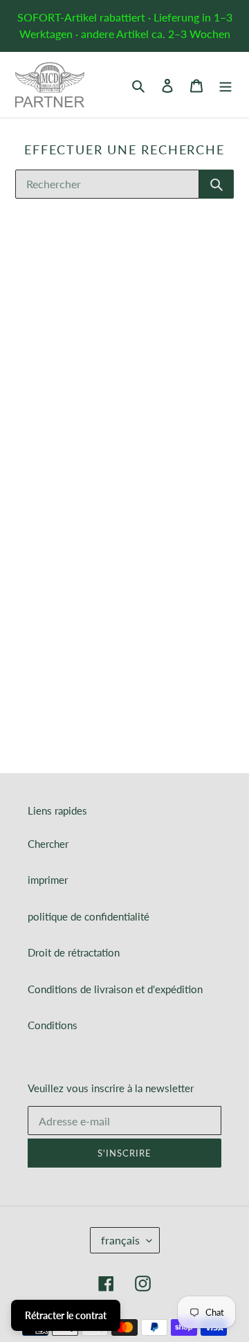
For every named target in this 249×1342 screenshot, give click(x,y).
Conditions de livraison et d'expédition (115, 989)
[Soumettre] (216, 184)
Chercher (48, 843)
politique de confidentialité (88, 916)
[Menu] (225, 85)
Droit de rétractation (74, 952)
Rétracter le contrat (66, 1315)
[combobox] (107, 184)
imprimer (48, 879)
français (120, 1239)
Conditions (52, 1025)
